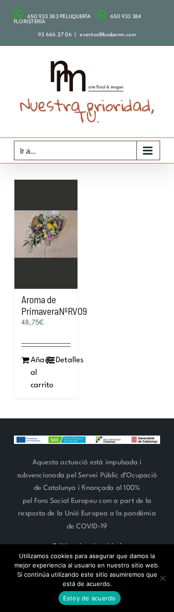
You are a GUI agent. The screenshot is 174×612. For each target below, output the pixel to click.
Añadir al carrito (38, 372)
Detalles (63, 360)
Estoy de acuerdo (89, 598)
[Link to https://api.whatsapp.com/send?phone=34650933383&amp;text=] (18, 14)
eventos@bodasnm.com (107, 35)
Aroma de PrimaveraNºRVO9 (54, 305)
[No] (162, 578)
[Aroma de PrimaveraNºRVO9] (45, 234)
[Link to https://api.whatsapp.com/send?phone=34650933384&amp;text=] (101, 14)
